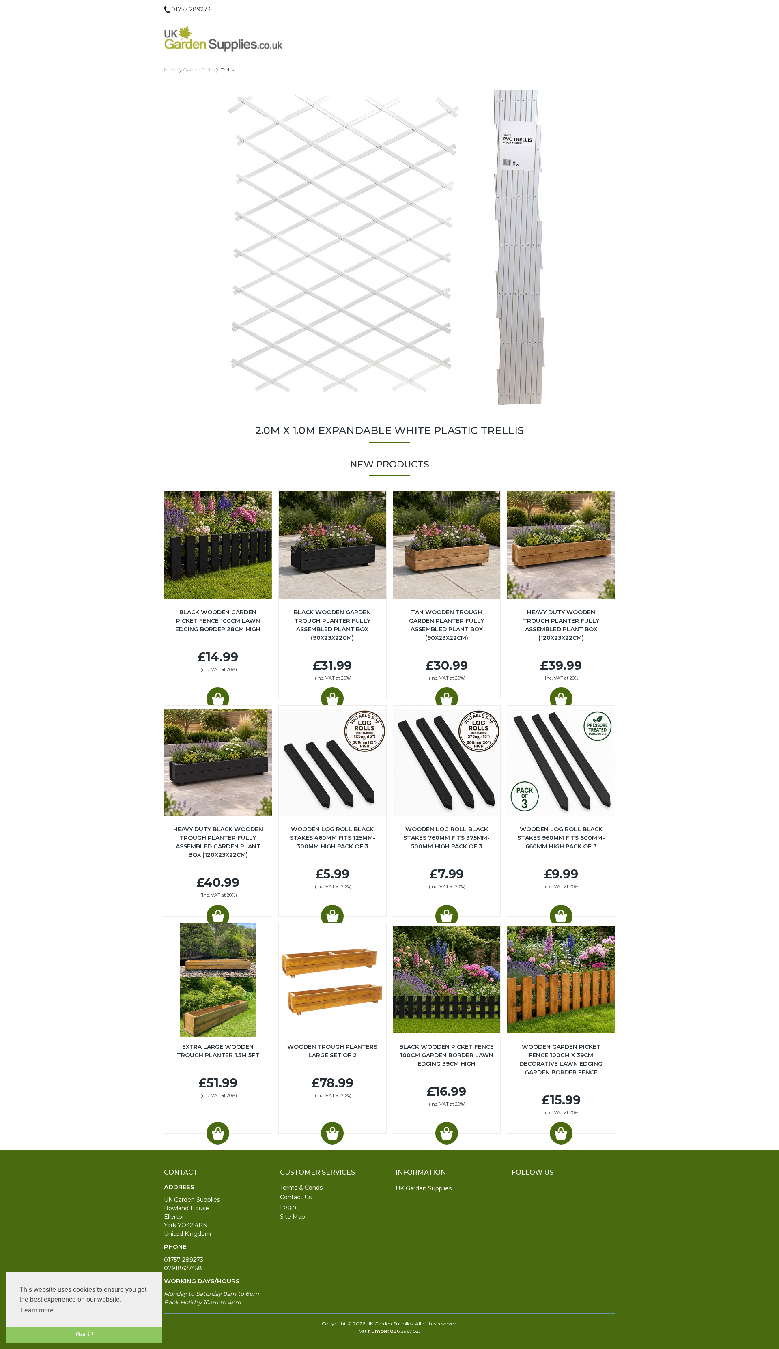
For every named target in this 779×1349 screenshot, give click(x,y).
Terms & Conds (301, 1187)
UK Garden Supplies (424, 1188)
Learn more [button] (37, 1310)
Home (171, 70)
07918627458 (183, 1268)
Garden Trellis (199, 70)
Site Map (292, 1216)
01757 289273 (183, 1259)
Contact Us (296, 1197)
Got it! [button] (84, 1334)
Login (288, 1207)
